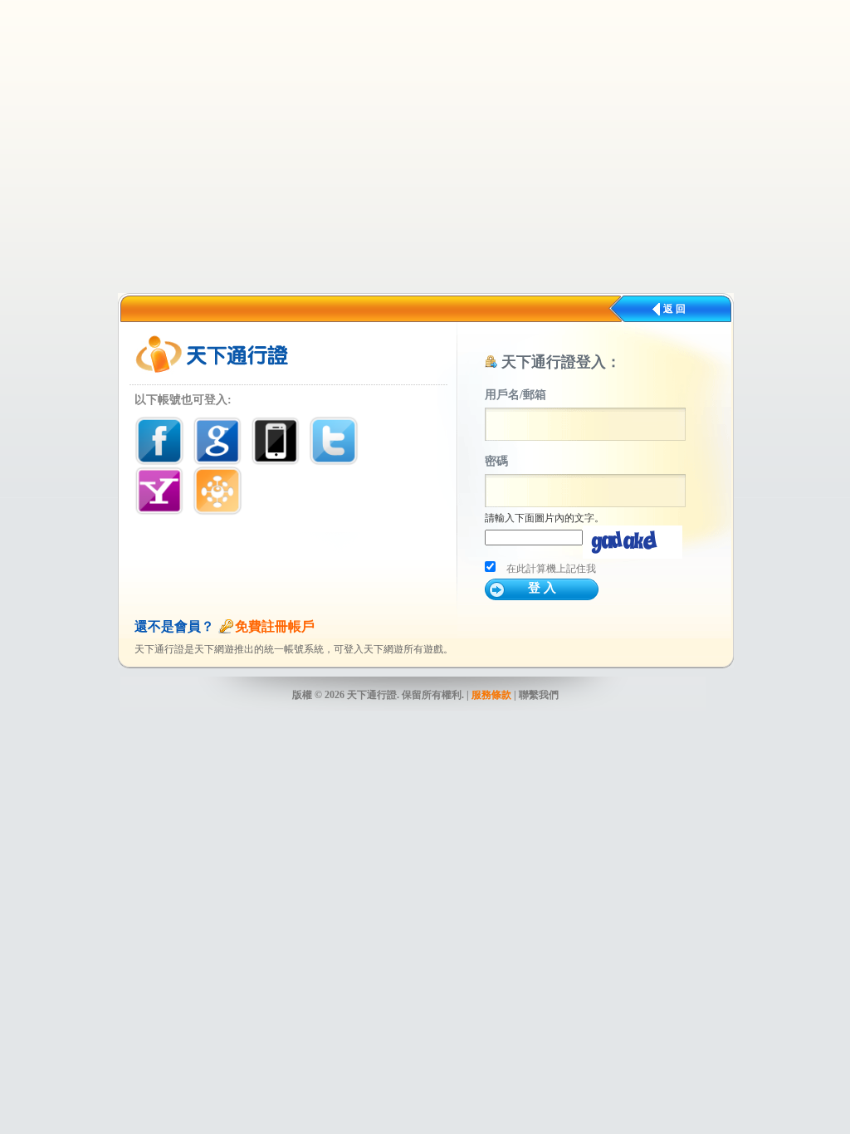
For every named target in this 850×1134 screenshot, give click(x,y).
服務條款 (491, 695)
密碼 (496, 461)
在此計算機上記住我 (551, 568)
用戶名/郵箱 (515, 395)
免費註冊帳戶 (275, 626)
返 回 (674, 309)
